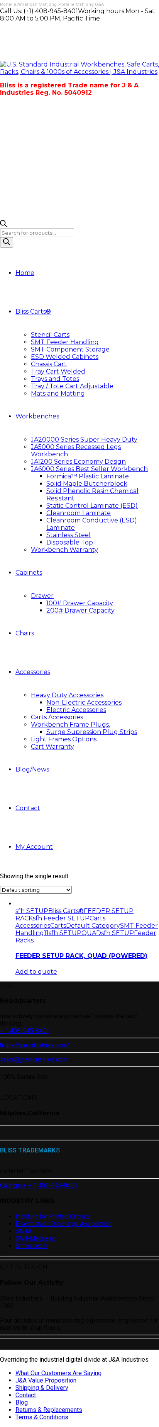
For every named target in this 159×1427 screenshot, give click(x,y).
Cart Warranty (52, 746)
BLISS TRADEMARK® (30, 1150)
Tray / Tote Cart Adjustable (72, 386)
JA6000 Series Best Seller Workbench (89, 469)
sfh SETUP (31, 911)
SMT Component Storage (70, 349)
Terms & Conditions (41, 1417)
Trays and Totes (55, 378)
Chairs (24, 633)
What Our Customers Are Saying (58, 1373)
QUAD (91, 933)
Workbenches (37, 416)
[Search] (6, 242)
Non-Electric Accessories (84, 702)
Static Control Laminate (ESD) (92, 505)
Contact (27, 808)
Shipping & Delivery (41, 1387)
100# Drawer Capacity (79, 603)
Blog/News (32, 769)
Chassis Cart (49, 364)
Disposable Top (69, 542)
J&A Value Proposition (45, 1380)
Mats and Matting (58, 393)
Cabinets (28, 572)
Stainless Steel (68, 535)
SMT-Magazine (35, 1238)
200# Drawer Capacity (80, 610)
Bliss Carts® (33, 311)
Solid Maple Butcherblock (86, 483)
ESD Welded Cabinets (64, 356)
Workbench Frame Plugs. (70, 724)
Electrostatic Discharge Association (63, 1223)
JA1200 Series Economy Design (78, 461)
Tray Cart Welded (58, 371)
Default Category (93, 925)
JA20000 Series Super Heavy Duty (84, 439)
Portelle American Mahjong (28, 4)
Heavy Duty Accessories (67, 695)
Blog (21, 1402)
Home (24, 273)
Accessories (32, 672)
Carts (58, 925)
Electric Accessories (76, 710)
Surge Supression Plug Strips (91, 732)
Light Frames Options (63, 739)
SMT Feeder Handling (65, 342)
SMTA (23, 1231)
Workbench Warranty (64, 549)
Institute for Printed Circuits (52, 1216)
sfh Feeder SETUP (61, 918)
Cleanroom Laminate (78, 513)
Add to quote (36, 971)
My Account (34, 846)
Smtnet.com (31, 1245)
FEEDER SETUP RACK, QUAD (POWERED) (81, 955)
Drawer (42, 595)
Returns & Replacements (48, 1409)
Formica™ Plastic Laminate (87, 476)
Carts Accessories (57, 717)
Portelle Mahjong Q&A (81, 4)
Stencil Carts (50, 334)
